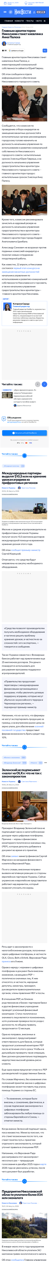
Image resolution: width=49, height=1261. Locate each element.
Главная (4, 27)
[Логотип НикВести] (23, 12)
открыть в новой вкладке (10, 494)
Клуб (42, 12)
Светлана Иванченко (29, 781)
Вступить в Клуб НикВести (26, 433)
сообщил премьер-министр (25, 550)
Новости (11, 27)
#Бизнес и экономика (12, 757)
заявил (14, 856)
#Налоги (33, 763)
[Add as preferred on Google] (11, 12)
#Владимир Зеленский (12, 763)
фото (39, 21)
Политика (17, 27)
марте (43, 1164)
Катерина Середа (13, 43)
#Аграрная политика (11, 466)
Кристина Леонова (28, 488)
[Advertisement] (24, 356)
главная (9, 21)
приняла (6, 961)
